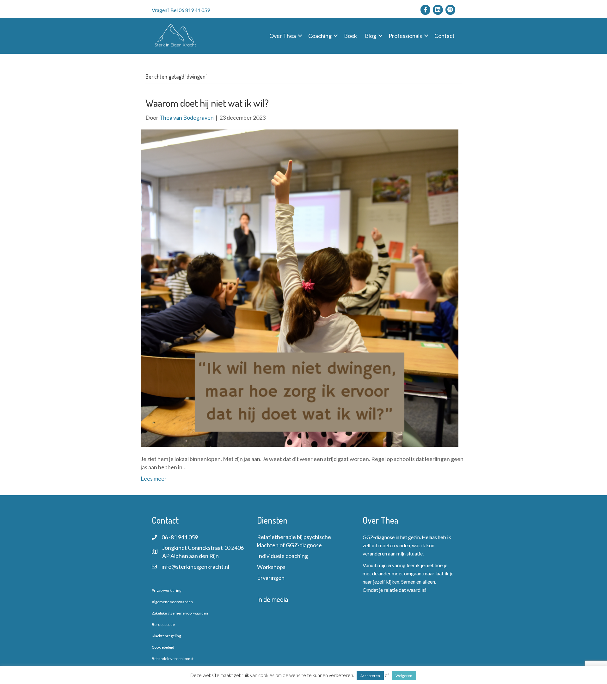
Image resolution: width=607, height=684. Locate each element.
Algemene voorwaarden (172, 601)
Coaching (320, 35)
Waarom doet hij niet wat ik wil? (207, 102)
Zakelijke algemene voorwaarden (180, 613)
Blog (370, 35)
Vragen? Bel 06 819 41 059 (181, 10)
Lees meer (154, 478)
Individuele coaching (282, 555)
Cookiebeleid (163, 647)
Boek (350, 35)
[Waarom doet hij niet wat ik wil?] (299, 287)
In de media (272, 599)
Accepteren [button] (370, 676)
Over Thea (282, 35)
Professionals (405, 35)
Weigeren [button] (403, 676)
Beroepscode (163, 624)
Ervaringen (271, 577)
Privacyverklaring (166, 590)
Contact (444, 35)
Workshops (271, 566)
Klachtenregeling (166, 635)
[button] (300, 35)
